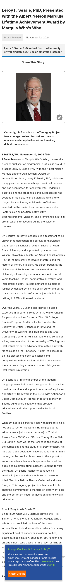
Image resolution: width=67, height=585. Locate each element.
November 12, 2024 (37, 37)
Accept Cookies (17, 573)
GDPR (51, 564)
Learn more (47, 561)
